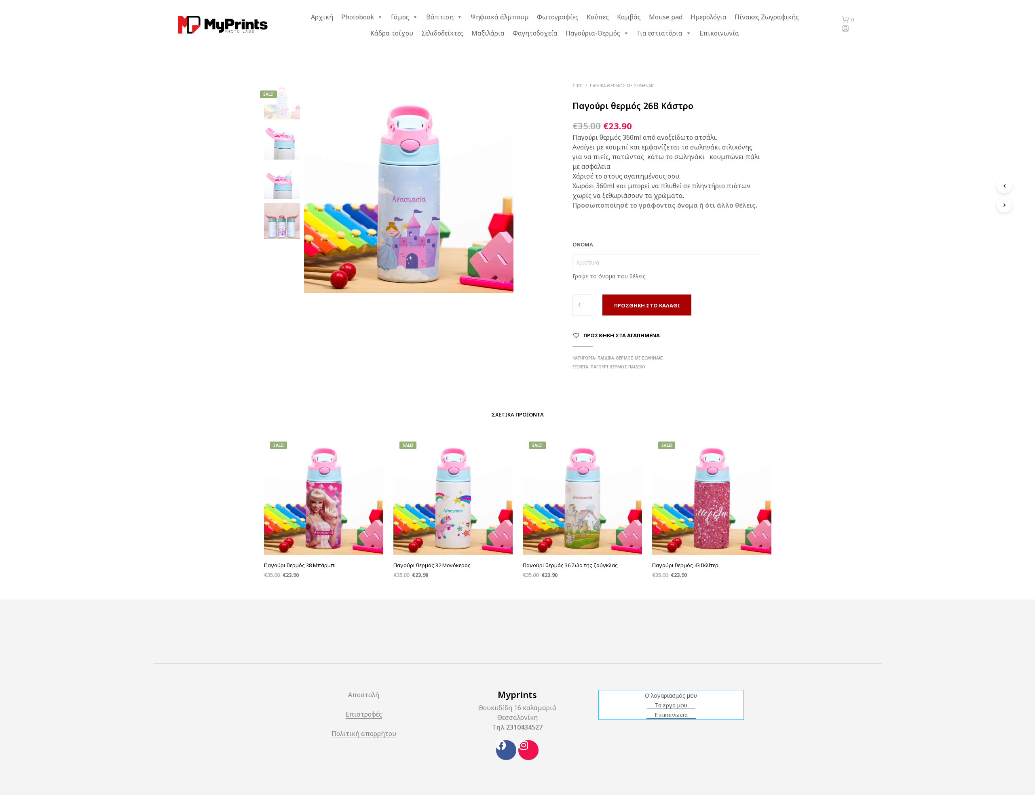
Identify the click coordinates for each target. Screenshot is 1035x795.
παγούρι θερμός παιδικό (618, 367)
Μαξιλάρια (488, 33)
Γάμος (400, 17)
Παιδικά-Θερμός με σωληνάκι (622, 85)
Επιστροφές (364, 715)
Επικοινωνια (671, 715)
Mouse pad (665, 17)
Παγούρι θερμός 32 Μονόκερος (432, 565)
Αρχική (322, 17)
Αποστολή (363, 695)
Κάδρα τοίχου (391, 33)
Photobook (357, 17)
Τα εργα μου (671, 705)
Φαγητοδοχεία (535, 33)
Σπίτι (577, 85)
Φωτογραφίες (558, 17)
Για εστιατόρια (659, 33)
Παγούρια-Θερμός (593, 33)
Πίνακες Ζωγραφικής (767, 17)
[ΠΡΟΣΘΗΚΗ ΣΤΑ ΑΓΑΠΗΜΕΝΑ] (323, 534)
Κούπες (598, 17)
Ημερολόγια (709, 17)
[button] (848, 20)
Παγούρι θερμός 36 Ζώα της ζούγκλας (570, 565)
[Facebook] (506, 750)
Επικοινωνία (719, 33)
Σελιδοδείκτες (442, 33)
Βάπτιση (440, 17)
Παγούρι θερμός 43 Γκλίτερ (685, 565)
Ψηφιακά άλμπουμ (500, 17)
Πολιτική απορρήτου (364, 734)
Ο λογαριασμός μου (671, 695)
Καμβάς (629, 17)
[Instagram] (528, 750)
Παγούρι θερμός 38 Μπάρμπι (300, 565)
